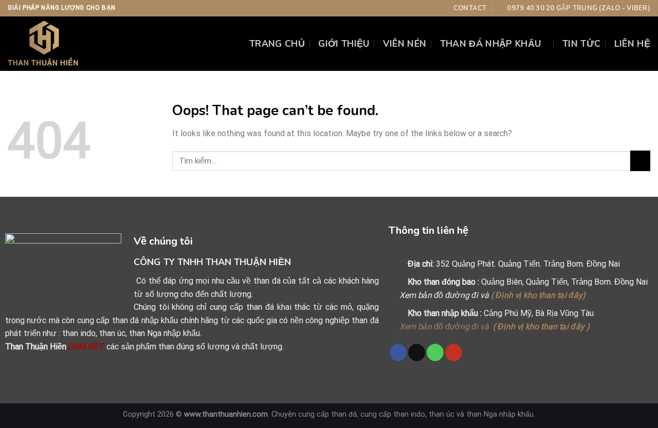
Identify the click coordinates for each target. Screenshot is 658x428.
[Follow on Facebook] (398, 352)
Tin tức (581, 44)
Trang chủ (277, 44)
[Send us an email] (416, 352)
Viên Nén (405, 44)
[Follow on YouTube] (453, 352)
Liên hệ (632, 44)
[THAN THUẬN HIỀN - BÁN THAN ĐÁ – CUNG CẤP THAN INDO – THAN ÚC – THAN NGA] (66, 43)
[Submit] (640, 161)
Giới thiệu (344, 44)
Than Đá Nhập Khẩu (490, 44)
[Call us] (435, 352)
